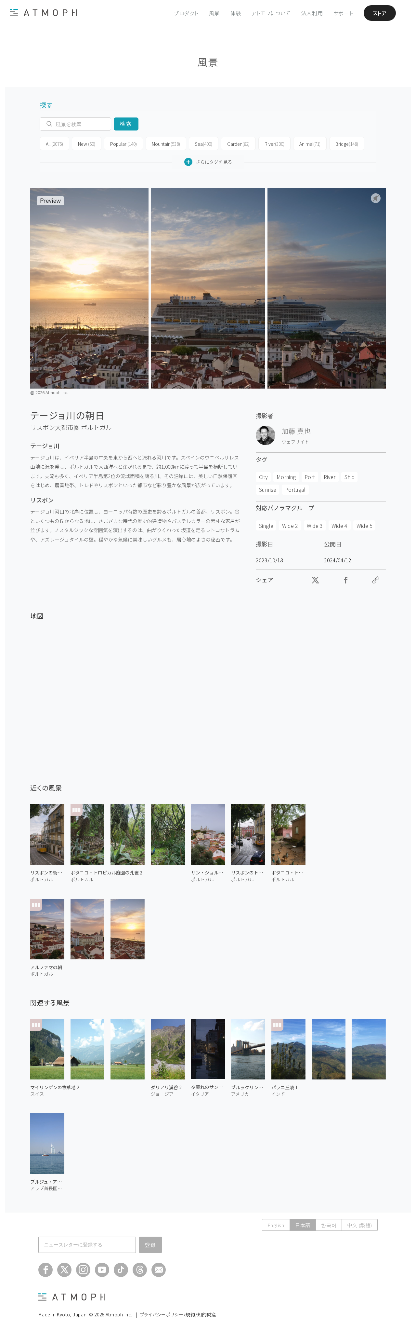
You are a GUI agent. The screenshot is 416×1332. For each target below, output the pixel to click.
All (54, 144)
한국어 (328, 1225)
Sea (203, 144)
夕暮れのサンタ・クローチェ (208, 1087)
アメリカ (240, 1094)
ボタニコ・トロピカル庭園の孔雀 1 (288, 872)
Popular (123, 144)
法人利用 (312, 13)
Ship (349, 477)
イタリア (200, 1094)
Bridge (346, 144)
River (274, 144)
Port (310, 477)
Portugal (295, 489)
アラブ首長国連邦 (47, 1188)
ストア (380, 13)
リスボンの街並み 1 (47, 872)
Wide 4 (339, 525)
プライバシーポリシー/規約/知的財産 (178, 1314)
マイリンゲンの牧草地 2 (54, 1087)
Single (266, 525)
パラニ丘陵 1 (284, 1087)
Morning (286, 477)
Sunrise (267, 489)
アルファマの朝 (46, 967)
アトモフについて (271, 13)
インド (278, 1094)
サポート (343, 13)
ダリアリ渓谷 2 (166, 1087)
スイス (37, 1094)
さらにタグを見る (214, 161)
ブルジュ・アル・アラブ (47, 1181)
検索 (126, 124)
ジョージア (162, 1094)
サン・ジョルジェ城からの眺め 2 (208, 872)
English (275, 1225)
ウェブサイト (295, 441)
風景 (214, 13)
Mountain (166, 144)
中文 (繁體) (359, 1225)
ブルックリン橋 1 (248, 1087)
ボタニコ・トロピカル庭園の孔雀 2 (106, 872)
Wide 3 (315, 525)
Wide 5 (364, 525)
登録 (150, 1245)
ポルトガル (96, 427)
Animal (309, 144)
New (86, 144)
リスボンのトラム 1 (248, 872)
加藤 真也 (296, 431)
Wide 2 (290, 525)
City (263, 477)
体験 (235, 13)
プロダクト (186, 13)
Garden (238, 144)
